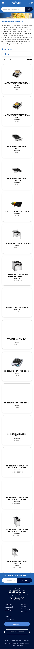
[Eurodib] (16, 2)
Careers (7, 616)
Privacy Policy (24, 643)
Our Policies (25, 609)
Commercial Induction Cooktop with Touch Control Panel (17, 83)
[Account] (29, 2)
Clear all (28, 59)
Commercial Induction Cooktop (17, 147)
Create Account (24, 605)
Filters (6, 54)
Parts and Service (17, 632)
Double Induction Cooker (17, 307)
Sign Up (24, 580)
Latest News (9, 619)
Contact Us (17, 624)
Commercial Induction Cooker (17, 371)
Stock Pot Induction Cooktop (17, 243)
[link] (17, 79)
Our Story (8, 604)
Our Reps (8, 610)
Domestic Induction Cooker (17, 211)
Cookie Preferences (17, 645)
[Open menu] (3, 2)
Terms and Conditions (11, 643)
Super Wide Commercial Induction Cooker (17, 339)
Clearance (24, 612)
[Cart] (32, 2)
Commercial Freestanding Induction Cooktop (17, 275)
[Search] (29, 9)
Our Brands (9, 607)
